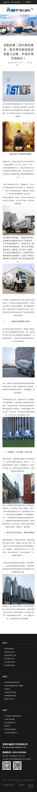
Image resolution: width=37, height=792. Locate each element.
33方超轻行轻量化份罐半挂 (13, 716)
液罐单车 (7, 689)
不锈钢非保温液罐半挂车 (12, 682)
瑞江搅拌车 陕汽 (9, 652)
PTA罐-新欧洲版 (9, 719)
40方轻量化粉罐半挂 (10, 733)
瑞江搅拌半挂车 (9, 659)
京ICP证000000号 (9, 785)
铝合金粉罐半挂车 (10, 722)
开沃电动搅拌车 (9, 648)
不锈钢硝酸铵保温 (10, 696)
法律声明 (31, 787)
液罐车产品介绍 (9, 699)
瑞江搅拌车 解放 (9, 665)
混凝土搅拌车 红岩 (10, 655)
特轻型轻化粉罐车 (10, 729)
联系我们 (22, 785)
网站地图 (31, 785)
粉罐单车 (7, 726)
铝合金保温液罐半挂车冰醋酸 (13, 685)
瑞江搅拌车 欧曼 (9, 662)
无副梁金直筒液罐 (10, 692)
